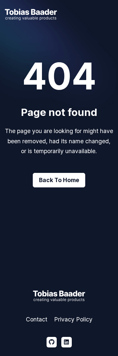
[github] (52, 342)
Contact (36, 319)
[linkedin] (66, 342)
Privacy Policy (73, 319)
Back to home (59, 180)
